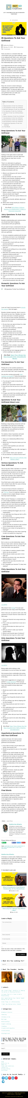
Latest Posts (10, 821)
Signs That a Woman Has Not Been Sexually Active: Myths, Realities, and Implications (15, 728)
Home (2, 1061)
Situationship (5, 1030)
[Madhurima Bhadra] (5, 828)
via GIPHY (4, 604)
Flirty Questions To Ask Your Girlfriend (13, 119)
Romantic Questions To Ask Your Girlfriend (14, 109)
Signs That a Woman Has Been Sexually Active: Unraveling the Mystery (15, 357)
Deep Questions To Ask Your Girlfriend (13, 105)
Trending (3, 1026)
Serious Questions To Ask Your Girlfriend (13, 116)
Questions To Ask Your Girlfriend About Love (13, 113)
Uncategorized (5, 1033)
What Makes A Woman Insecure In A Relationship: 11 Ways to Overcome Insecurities (15, 209)
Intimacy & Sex (5, 1016)
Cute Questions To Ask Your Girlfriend (13, 118)
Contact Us (4, 1067)
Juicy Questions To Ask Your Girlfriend (13, 107)
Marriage (3, 1019)
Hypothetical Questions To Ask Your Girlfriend (13, 124)
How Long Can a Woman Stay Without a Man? (14, 909)
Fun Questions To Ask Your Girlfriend (12, 111)
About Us (3, 1064)
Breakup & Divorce (6, 1012)
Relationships (19, 47)
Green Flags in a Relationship (10, 1001)
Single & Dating (6, 1023)
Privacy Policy (5, 1068)
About (3, 821)
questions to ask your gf (11, 846)
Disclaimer (4, 1070)
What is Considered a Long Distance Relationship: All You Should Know (14, 888)
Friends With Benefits (8, 1028)
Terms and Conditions (7, 1066)
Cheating (3, 1014)
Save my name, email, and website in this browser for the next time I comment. (13, 949)
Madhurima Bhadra (8, 45)
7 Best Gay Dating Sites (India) (11, 1004)
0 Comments (7, 49)
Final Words (7, 126)
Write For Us (5, 1063)
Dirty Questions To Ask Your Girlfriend (13, 121)
